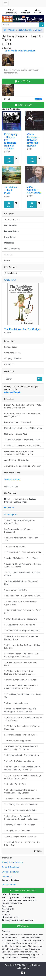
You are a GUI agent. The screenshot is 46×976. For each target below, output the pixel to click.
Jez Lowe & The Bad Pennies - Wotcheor (22, 466)
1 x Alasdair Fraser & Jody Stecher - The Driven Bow (22, 843)
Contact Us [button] (24, 926)
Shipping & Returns (12, 358)
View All (10, 507)
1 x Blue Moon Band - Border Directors (21, 755)
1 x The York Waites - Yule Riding (19, 761)
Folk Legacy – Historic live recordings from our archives (10, 141)
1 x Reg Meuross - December (17, 830)
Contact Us (9, 364)
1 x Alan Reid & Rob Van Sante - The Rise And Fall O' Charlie (22, 565)
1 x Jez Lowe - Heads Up (15, 590)
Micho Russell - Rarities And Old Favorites (23, 428)
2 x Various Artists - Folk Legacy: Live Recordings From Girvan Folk (21, 655)
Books (7, 260)
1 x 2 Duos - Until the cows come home (22, 798)
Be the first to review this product (20, 51)
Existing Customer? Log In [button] (24, 890)
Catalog (11, 30)
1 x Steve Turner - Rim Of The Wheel (20, 680)
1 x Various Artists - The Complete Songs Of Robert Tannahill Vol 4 (22, 776)
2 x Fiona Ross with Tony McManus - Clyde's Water (20, 603)
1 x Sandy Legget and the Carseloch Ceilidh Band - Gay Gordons (20, 791)
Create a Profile (9, 884)
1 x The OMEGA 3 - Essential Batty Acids (22, 552)
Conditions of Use (12, 353)
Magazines (9, 243)
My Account (38, 11)
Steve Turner (10, 237)
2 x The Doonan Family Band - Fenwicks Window (22, 574)
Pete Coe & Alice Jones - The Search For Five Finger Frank (22, 415)
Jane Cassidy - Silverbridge (34, 190)
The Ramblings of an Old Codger (22, 329)
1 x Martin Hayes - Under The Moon (20, 836)
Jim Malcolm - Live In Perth (11, 190)
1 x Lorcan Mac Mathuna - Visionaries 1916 (21, 539)
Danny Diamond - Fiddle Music (18, 422)
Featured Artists (25, 30)
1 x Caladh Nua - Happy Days (17, 740)
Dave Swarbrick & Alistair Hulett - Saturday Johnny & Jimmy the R (19, 452)
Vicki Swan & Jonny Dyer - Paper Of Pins (22, 445)
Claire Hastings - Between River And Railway (33, 140)
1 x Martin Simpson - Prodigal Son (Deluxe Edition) (19, 521)
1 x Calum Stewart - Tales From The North (20, 663)
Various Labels (12, 479)
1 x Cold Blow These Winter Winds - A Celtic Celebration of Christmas (21, 687)
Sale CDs (8, 254)
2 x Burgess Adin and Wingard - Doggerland (18, 530)
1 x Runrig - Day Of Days (15, 784)
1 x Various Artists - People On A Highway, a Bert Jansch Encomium (19, 672)
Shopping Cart (10, 514)
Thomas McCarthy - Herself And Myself (22, 440)
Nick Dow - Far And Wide (15, 434)
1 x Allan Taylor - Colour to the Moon (20, 804)
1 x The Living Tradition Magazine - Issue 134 (22, 695)
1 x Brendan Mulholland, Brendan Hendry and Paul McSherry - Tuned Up (22, 768)
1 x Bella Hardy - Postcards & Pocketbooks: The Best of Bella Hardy (21, 817)
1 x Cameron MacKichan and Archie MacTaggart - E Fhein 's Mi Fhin (20, 710)
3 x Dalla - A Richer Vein (15, 546)
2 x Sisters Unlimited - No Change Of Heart (21, 582)
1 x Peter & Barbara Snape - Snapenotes (22, 630)
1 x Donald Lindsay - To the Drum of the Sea (22, 611)
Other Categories (12, 248)
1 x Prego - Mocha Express (16, 703)
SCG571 (38, 30)
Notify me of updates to (20, 500)
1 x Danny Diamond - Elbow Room (19, 825)
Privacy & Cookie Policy (12, 862)
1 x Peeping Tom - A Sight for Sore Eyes (22, 596)
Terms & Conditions (10, 867)
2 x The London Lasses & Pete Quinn (20, 810)
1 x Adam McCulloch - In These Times (21, 558)
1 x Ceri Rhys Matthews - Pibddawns (20, 619)
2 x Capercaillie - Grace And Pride (19, 625)
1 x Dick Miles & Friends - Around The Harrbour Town (21, 637)
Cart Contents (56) (11, 11)
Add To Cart (24, 81)
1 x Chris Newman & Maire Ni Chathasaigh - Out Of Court (23, 718)
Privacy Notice (10, 347)
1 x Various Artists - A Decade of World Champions (21, 727)
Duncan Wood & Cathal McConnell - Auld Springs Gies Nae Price (22, 406)
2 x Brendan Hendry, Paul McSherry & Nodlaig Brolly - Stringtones (21, 747)
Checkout (25, 13)
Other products (11, 486)
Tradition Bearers (11, 219)
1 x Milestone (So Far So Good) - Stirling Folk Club (22, 646)
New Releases (10, 225)
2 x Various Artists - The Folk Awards (21, 735)
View (9, 161)
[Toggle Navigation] (5, 3)
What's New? (10, 280)
